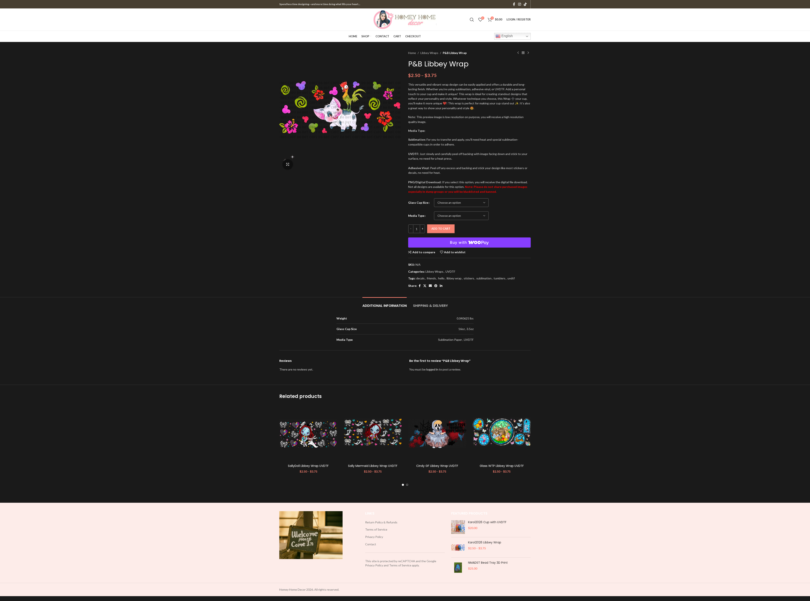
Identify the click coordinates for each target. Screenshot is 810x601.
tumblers (499, 278)
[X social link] (425, 286)
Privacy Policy (374, 537)
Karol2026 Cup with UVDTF (487, 522)
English (507, 36)
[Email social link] (430, 286)
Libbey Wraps (429, 53)
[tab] (384, 303)
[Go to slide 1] (403, 485)
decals (420, 278)
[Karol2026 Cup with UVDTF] (458, 527)
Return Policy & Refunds (381, 522)
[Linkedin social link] (441, 286)
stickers (469, 278)
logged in (432, 369)
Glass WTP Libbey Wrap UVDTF (502, 466)
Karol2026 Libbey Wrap (484, 542)
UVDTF (450, 271)
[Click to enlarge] (287, 164)
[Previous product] (518, 52)
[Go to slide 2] (407, 485)
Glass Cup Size (418, 202)
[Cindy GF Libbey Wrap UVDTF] (437, 433)
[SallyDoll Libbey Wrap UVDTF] (308, 433)
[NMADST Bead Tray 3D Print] (458, 567)
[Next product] (528, 52)
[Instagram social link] (519, 4)
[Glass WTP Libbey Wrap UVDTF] (502, 433)
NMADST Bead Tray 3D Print (488, 563)
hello (441, 278)
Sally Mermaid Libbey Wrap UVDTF (372, 466)
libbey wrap (454, 278)
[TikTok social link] (525, 4)
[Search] (472, 19)
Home (412, 53)
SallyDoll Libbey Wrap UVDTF (308, 466)
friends (431, 278)
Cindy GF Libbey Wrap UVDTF (437, 466)
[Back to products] (523, 52)
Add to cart (440, 228)
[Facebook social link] (514, 4)
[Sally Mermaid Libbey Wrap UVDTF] (373, 433)
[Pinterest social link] (436, 286)
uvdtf (511, 278)
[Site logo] (405, 19)
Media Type (416, 215)
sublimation (483, 278)
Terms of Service (376, 529)
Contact (370, 544)
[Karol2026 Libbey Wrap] (458, 547)
